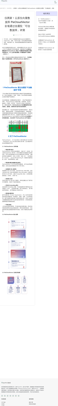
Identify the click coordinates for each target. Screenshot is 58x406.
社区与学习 (3, 8)
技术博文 (9, 8)
